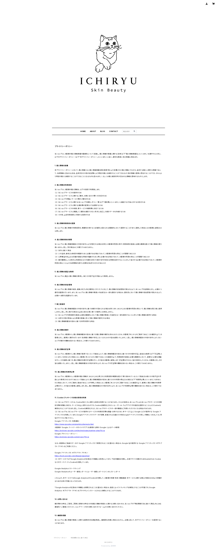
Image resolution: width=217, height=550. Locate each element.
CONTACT (113, 131)
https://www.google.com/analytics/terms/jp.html (74, 424)
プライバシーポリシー (60, 538)
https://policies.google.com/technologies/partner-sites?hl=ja (80, 430)
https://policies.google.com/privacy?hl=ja (72, 437)
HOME (83, 131)
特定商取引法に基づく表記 (79, 538)
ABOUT (93, 131)
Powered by (106, 546)
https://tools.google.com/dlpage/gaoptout (72, 456)
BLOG (102, 131)
